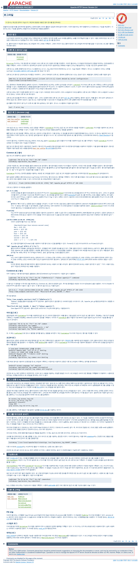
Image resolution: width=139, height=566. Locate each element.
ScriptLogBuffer (24, 505)
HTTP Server (14, 10)
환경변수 (68, 340)
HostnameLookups (56, 193)
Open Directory (104, 135)
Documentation (24, 10)
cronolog (19, 446)
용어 (129, 4)
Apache (5, 10)
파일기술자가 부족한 (14, 470)
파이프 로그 (44, 410)
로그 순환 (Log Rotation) (125, 32)
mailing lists (21, 554)
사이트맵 (134, 4)
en (100, 18)
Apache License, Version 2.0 (25, 562)
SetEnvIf (24, 123)
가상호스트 (121, 37)
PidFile (21, 497)
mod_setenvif (12, 121)
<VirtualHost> (12, 460)
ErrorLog (20, 57)
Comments (121, 45)
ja (106, 18)
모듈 (114, 4)
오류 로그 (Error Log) (124, 27)
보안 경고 (121, 25)
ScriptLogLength (24, 507)
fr (103, 18)
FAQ (125, 4)
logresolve (71, 195)
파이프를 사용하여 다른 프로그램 (25, 71)
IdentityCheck (96, 206)
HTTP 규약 (81, 259)
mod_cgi (10, 497)
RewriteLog (22, 499)
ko (110, 18)
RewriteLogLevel (24, 501)
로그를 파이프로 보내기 (125, 35)
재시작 (39, 387)
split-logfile (51, 485)
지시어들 (120, 4)
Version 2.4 (34, 10)
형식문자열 (49, 148)
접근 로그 (67, 98)
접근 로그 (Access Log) (125, 30)
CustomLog (25, 119)
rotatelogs (90, 436)
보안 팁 (45, 40)
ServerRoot (93, 173)
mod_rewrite (12, 499)
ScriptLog (22, 503)
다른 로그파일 (122, 39)
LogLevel (20, 59)
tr (113, 18)
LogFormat (25, 121)
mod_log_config (13, 119)
